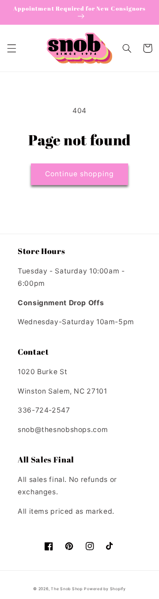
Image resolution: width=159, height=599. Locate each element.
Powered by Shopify (104, 589)
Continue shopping (79, 174)
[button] (11, 48)
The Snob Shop (67, 589)
